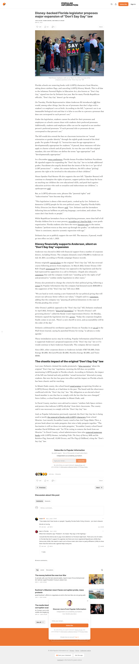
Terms (77, 650)
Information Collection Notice (69, 632)
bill (95, 102)
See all (39, 622)
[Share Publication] (116, 4)
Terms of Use (78, 630)
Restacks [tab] (47, 501)
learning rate (83, 224)
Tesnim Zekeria (47, 20)
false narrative (85, 366)
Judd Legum (38, 20)
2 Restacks (58, 474)
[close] (87, 600)
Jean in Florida (44, 531)
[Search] (111, 4)
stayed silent (55, 262)
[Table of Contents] (2, 332)
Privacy (72, 650)
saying (72, 316)
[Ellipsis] (102, 518)
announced (50, 268)
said (48, 188)
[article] (69, 579)
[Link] (32, 245)
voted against (75, 386)
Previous (42, 487)
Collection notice (85, 650)
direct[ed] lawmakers (64, 310)
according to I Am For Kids (80, 221)
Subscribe (123, 4)
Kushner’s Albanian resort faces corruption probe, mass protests (59, 591)
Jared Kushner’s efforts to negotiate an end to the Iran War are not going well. (60, 595)
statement (39, 274)
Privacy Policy (84, 632)
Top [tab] (37, 570)
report (37, 285)
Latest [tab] (42, 570)
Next (98, 487)
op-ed (95, 327)
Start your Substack (64, 655)
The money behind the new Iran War (50, 575)
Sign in (133, 4)
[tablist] (43, 501)
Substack (60, 660)
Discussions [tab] (49, 570)
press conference (55, 159)
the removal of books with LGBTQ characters (66, 417)
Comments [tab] (39, 501)
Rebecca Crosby (59, 20)
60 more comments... (41, 560)
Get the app (79, 655)
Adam (41, 518)
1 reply (43, 552)
